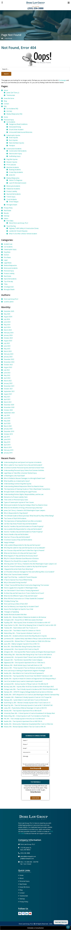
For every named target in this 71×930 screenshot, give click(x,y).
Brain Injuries (13, 137)
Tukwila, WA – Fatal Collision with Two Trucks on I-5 (21, 628)
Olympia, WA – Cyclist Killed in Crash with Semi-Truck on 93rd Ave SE (26, 700)
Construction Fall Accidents (17, 151)
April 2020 (7, 423)
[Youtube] (30, 913)
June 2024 (7, 322)
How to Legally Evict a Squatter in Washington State (20, 588)
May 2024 (7, 325)
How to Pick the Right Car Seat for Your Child (18, 609)
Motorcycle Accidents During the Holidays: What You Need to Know (25, 505)
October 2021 (8, 389)
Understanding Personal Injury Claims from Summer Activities (24, 470)
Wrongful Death (11, 205)
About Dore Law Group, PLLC (18, 223)
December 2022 (9, 359)
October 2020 (8, 410)
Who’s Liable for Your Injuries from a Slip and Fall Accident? (23, 465)
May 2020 (7, 421)
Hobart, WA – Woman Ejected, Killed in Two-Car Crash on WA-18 (24, 727)
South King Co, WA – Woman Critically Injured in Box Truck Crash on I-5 (27, 703)
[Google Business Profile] (23, 913)
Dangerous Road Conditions (18, 124)
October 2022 (8, 365)
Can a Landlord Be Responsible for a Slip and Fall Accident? (23, 529)
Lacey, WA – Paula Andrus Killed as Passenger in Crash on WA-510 (25, 708)
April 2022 (7, 378)
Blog (5, 101)
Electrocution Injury (15, 154)
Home (6, 117)
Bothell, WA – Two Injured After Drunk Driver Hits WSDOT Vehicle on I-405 (28, 676)
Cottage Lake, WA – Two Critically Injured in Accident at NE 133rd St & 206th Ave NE (31, 689)
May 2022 (7, 375)
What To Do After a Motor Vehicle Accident (23, 234)
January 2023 (8, 357)
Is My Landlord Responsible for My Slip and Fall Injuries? (22, 545)
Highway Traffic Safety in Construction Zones (24, 228)
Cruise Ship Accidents (16, 172)
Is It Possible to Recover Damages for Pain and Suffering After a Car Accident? (29, 572)
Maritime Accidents (12, 167)
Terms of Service (38, 765)
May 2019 (7, 442)
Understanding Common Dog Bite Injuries (17, 484)
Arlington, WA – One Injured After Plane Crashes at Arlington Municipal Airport (29, 652)
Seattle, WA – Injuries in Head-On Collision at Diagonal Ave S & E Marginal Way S (30, 679)
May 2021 (7, 397)
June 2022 (7, 373)
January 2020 (8, 429)
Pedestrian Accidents (13, 189)
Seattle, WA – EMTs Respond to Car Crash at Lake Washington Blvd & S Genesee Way (31, 695)
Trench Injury (10, 197)
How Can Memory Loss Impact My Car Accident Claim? (21, 606)
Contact (6, 104)
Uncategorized (8, 287)
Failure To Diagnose (15, 180)
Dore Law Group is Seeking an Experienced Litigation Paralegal (24, 671)
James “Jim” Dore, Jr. (12, 93)
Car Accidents (10, 122)
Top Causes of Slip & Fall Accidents (15, 518)
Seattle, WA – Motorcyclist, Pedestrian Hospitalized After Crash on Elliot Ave (28, 724)
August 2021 (8, 394)
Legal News (7, 263)
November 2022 (9, 362)
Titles (6, 284)
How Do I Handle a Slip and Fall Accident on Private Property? (23, 526)
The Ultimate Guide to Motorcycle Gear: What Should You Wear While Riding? (29, 516)
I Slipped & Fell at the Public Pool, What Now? (18, 569)
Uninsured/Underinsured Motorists (20, 132)
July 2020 (7, 415)
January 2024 (8, 335)
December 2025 (9, 311)
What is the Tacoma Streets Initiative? (16, 574)
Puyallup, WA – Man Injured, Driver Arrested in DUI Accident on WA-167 (27, 622)
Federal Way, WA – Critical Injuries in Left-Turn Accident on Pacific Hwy (26, 716)
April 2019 (7, 445)
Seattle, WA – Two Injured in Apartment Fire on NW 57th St (23, 721)
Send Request (35, 768)
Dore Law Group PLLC (11, 299)
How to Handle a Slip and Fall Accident (16, 534)
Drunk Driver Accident (16, 129)
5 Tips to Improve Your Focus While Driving (18, 580)
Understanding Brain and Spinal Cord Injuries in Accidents (22, 462)
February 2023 (8, 354)
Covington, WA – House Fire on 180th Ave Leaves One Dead (23, 620)
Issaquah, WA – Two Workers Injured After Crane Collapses (23, 660)
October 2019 (8, 434)
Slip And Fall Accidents (13, 194)
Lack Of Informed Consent (17, 183)
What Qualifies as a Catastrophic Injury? (17, 481)
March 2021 (8, 402)
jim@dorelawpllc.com (27, 858)
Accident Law (8, 244)
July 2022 (7, 370)
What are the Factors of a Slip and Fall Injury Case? (20, 553)
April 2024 (7, 327)
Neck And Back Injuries (16, 143)
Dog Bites (7, 252)
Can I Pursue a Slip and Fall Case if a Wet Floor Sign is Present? (24, 550)
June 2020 (7, 418)
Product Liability (11, 191)
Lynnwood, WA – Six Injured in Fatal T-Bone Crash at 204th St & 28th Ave (27, 657)
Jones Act (12, 175)
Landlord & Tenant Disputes (18, 231)
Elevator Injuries (11, 162)
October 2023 (8, 338)
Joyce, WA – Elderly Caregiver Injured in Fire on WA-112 (21, 644)
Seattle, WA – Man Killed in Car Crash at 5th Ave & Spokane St (24, 673)
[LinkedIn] (26, 913)
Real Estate (7, 210)
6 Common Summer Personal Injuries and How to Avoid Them (24, 468)
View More (35, 798)
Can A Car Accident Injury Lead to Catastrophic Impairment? (23, 681)
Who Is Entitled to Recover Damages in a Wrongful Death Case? (24, 478)
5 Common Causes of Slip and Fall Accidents (18, 540)
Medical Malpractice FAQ (14, 114)
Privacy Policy (8, 208)
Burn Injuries (13, 140)
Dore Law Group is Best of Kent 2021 (16, 604)
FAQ (5, 106)
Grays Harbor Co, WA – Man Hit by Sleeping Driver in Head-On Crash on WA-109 (30, 625)
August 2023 (8, 341)
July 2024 (7, 319)
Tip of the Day (11, 226)
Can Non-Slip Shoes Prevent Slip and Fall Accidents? (20, 524)
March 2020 (8, 426)
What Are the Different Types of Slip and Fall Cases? (20, 596)
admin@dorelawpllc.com (28, 856)
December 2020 (9, 405)
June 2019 (7, 439)
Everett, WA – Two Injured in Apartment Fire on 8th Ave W (22, 711)
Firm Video (9, 221)
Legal (5, 260)
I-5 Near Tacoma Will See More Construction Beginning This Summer (26, 585)
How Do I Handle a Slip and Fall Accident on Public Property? (23, 532)
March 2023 (8, 351)
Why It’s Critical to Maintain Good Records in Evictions (21, 558)
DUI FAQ (9, 111)
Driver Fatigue (13, 202)
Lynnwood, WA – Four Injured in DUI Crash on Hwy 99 (21, 649)
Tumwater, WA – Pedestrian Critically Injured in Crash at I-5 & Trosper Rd (27, 697)
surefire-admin (9, 302)
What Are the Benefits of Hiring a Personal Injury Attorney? (23, 508)
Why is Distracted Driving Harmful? (15, 582)
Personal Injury (9, 120)
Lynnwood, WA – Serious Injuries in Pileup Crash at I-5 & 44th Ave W (26, 684)
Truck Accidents (11, 199)
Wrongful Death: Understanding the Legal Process (20, 492)
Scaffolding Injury (14, 156)
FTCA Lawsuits (11, 165)
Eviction (6, 255)
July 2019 (7, 437)
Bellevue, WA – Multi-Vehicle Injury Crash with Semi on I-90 (23, 665)
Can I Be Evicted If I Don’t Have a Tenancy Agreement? (21, 590)
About (6, 90)
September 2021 (9, 391)
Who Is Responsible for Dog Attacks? (16, 513)
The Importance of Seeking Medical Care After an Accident (23, 521)
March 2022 (8, 381)
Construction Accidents (13, 149)
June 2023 (7, 346)
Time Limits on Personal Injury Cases (16, 500)
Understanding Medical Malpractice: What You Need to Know (23, 486)
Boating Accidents (15, 170)
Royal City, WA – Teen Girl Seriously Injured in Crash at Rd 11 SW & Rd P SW (28, 705)
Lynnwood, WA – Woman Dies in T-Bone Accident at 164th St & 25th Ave (27, 641)
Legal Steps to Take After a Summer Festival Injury (20, 473)
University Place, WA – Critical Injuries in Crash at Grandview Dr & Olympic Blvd (29, 713)
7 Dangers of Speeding (11, 612)
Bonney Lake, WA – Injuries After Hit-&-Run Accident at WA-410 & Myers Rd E (29, 687)
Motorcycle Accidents (13, 186)
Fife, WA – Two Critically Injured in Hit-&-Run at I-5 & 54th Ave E (24, 719)
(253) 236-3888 (35, 8)
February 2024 (8, 333)
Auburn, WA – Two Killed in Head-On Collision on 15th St (22, 630)
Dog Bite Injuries (11, 159)
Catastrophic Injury (10, 249)
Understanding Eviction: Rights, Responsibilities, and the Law (23, 494)
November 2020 (9, 407)
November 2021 (9, 386)
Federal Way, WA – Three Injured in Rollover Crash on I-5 (22, 633)
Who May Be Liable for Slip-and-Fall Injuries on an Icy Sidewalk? (24, 548)
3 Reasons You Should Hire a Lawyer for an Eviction (20, 561)
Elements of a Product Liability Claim (15, 497)
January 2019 (8, 453)
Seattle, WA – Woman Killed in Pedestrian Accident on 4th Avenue (25, 617)
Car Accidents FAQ (12, 109)
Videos (6, 218)
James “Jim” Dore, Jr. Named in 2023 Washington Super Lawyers (24, 510)
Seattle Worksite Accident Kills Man (15, 614)
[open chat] (68, 927)
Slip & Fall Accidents (10, 279)
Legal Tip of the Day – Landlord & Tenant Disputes (20, 577)
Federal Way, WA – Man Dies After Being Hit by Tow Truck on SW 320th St (28, 655)
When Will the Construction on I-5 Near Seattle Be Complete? (24, 598)
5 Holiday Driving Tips (11, 601)
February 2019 (8, 450)
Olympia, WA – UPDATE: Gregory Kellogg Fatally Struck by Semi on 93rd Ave (28, 692)
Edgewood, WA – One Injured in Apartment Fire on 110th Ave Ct (24, 663)
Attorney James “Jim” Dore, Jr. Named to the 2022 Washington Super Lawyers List (30, 564)
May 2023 (7, 349)
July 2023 (7, 343)
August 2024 (8, 317)
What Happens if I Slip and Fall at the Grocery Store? (21, 556)
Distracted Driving (15, 127)
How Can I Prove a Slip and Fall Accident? (17, 537)
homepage (62, 80)
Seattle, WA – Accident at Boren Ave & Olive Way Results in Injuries (25, 636)
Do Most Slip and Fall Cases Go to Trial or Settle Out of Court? (24, 593)
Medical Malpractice (12, 178)
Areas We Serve (9, 98)
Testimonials (10, 95)
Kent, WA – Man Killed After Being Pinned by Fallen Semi (22, 647)
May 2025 (7, 314)
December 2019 (9, 431)
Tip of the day (8, 281)
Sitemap (6, 216)
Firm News (7, 257)
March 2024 (8, 330)
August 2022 (8, 367)
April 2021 (7, 399)
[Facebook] (19, 913)
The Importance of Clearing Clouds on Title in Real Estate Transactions (27, 489)
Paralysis (12, 146)
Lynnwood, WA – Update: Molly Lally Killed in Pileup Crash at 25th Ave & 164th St (30, 638)
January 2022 (8, 383)
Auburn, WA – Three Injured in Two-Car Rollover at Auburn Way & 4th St (27, 668)
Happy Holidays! (9, 542)
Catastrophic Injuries (13, 135)
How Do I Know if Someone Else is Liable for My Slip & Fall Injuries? (25, 566)
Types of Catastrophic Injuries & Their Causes (19, 502)
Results (6, 213)
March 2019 (8, 447)
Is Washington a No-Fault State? (14, 476)
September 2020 (9, 413)
